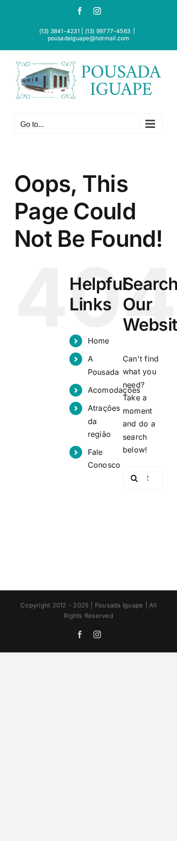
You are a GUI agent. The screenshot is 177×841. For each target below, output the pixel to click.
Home (99, 340)
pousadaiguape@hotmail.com (89, 38)
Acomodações (114, 390)
